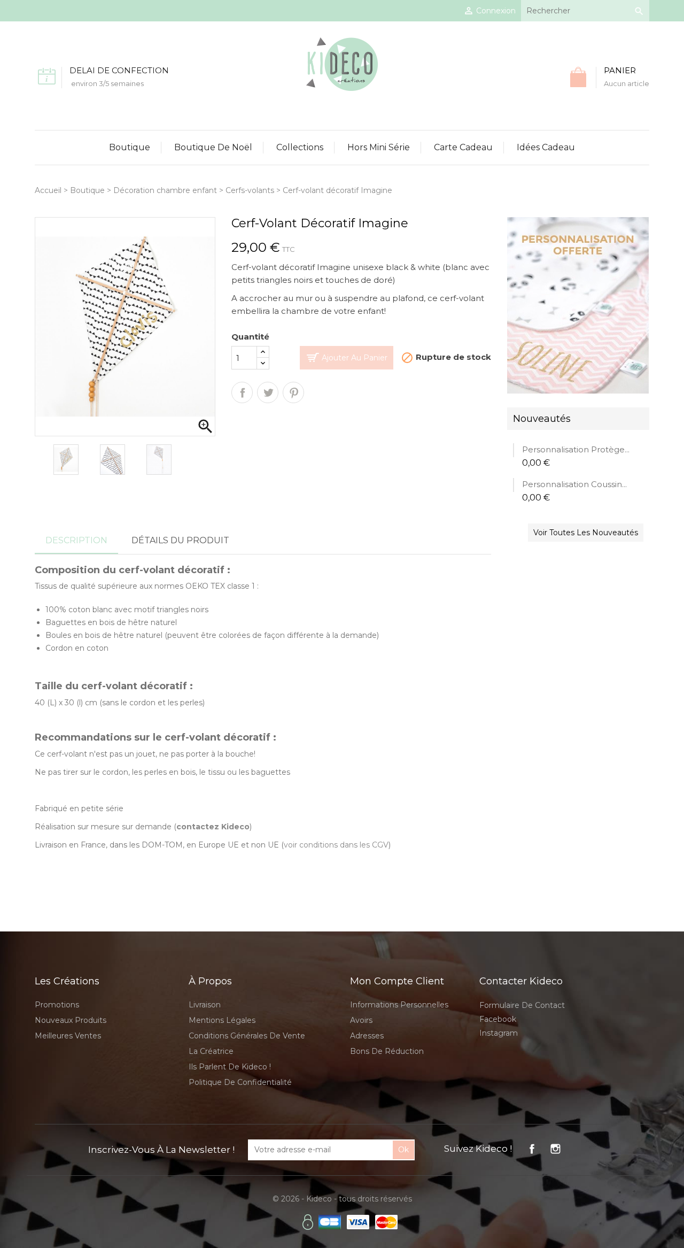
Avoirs (361, 1020)
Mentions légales (222, 1020)
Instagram (498, 1033)
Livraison (205, 1005)
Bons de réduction (387, 1051)
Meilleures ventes (68, 1036)
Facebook (497, 1019)
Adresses (367, 1036)
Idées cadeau (546, 147)
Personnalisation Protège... (575, 449)
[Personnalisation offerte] (578, 305)
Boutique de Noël (213, 147)
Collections (299, 147)
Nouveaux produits (70, 1020)
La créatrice (211, 1051)
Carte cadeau (463, 147)
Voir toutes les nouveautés (585, 532)
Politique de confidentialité (240, 1082)
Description (76, 540)
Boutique (129, 147)
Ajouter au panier (354, 358)
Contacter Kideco (521, 981)
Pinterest (293, 392)
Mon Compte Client (397, 981)
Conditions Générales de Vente (247, 1036)
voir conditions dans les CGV (336, 845)
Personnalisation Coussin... (574, 484)
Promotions (57, 1005)
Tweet (268, 392)
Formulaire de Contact (522, 1005)
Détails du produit (180, 540)
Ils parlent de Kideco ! (230, 1067)
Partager (242, 392)
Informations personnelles (399, 1005)
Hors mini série (378, 147)
